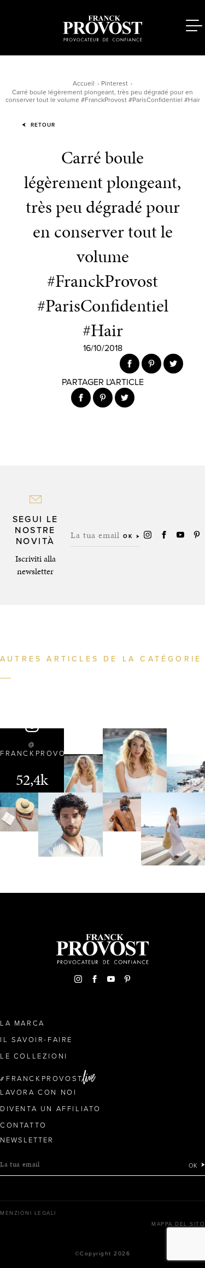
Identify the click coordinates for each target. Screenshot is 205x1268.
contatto (23, 1125)
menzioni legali (28, 1213)
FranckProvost (44, 1078)
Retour (41, 125)
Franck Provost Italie (102, 26)
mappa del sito (178, 1224)
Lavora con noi (38, 1092)
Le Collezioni (34, 1056)
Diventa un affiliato (50, 1109)
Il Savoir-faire (36, 1039)
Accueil (84, 83)
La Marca (22, 1023)
